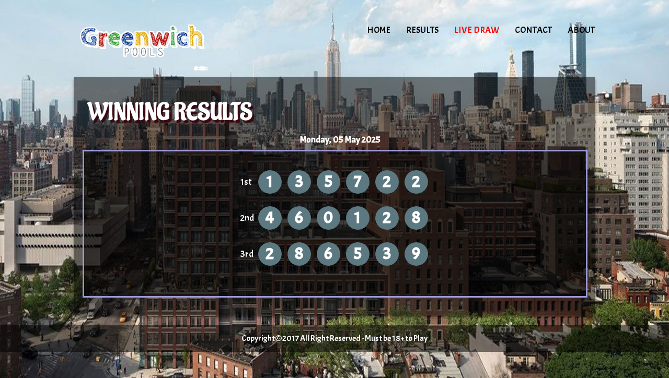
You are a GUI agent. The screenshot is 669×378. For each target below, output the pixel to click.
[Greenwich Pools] (163, 39)
